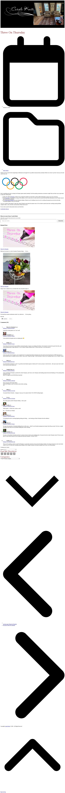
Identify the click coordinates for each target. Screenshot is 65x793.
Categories (3, 458)
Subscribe (60, 220)
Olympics (13, 196)
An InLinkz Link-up (5, 209)
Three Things (5, 170)
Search (2, 449)
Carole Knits (7, 726)
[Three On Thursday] (19, 246)
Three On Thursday (4, 249)
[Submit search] (16, 449)
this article (7, 197)
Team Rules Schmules (9, 200)
